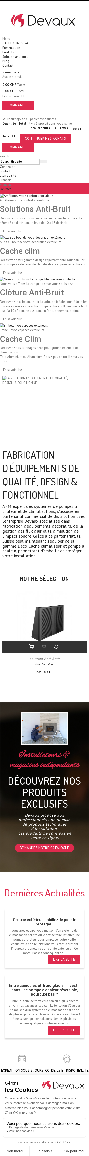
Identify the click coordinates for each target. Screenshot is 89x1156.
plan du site (8, 175)
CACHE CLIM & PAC (15, 43)
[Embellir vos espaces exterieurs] (24, 325)
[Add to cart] (32, 647)
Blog (5, 61)
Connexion (7, 167)
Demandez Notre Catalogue (44, 847)
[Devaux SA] (44, 21)
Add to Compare (57, 647)
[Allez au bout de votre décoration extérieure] (32, 237)
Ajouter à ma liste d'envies (44, 647)
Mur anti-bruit (45, 664)
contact (5, 171)
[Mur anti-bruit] (44, 622)
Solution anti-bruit (15, 57)
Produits (8, 52)
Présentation (11, 48)
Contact (7, 65)
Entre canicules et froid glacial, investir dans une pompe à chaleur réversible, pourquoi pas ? (44, 990)
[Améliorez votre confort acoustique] (26, 196)
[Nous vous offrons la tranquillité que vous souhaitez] (38, 279)
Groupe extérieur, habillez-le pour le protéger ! (44, 921)
